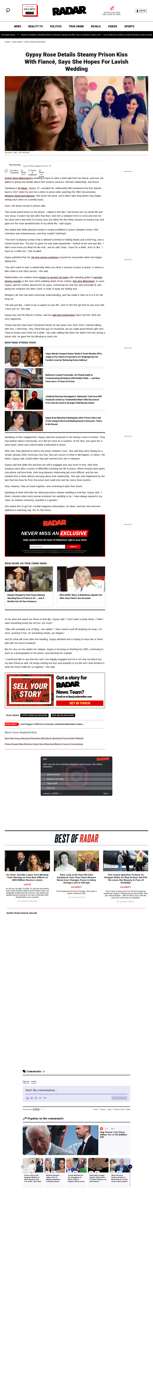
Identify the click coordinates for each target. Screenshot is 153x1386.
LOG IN (142, 11)
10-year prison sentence (45, 257)
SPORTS (129, 26)
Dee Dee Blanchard (83, 281)
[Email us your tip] (30, 16)
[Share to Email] (41, 170)
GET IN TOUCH (79, 703)
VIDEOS (112, 26)
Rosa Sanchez (15, 165)
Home (7, 42)
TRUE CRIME (76, 26)
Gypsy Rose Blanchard (34, 42)
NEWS (17, 26)
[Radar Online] (69, 10)
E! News (22, 188)
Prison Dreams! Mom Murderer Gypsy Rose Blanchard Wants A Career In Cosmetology (44, 744)
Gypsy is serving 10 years (54, 277)
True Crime (17, 42)
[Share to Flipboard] (32, 170)
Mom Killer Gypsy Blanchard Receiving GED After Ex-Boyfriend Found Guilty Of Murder (44, 738)
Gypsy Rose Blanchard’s (19, 178)
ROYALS (96, 26)
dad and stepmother (63, 315)
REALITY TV (35, 26)
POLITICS (56, 26)
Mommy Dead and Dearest (20, 195)
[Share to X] (23, 170)
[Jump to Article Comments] (6, 170)
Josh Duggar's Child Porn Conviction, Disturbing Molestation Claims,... (52, 724)
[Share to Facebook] (14, 170)
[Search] (8, 12)
